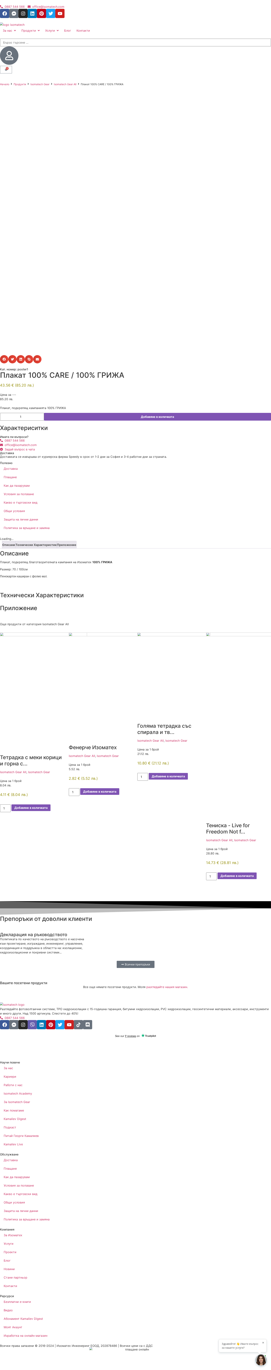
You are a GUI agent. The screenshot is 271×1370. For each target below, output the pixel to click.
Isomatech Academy (18, 1093)
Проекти (10, 1252)
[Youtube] (60, 13)
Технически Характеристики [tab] (36, 545)
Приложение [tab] (66, 545)
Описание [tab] (9, 545)
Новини (9, 1269)
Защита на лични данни (21, 519)
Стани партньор (15, 1277)
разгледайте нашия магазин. (167, 987)
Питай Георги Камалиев (21, 1136)
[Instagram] (23, 13)
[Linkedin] (32, 13)
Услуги (8, 1243)
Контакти (10, 1286)
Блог (7, 1260)
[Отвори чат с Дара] (261, 1360)
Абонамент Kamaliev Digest (23, 1319)
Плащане (10, 477)
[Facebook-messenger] (13, 13)
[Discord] (87, 1024)
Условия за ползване (19, 494)
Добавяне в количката (157, 417)
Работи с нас (13, 1085)
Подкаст (10, 1127)
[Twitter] (50, 13)
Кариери (10, 1076)
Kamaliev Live (13, 1144)
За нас (8, 1068)
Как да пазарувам (17, 485)
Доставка (11, 468)
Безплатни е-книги (17, 1302)
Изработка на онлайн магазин (25, 1335)
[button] (4, 359)
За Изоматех (13, 1235)
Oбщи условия (14, 511)
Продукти (20, 84)
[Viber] (32, 1024)
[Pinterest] (41, 13)
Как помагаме (14, 1110)
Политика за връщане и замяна (27, 528)
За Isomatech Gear (17, 1102)
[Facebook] (4, 13)
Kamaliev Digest (15, 1119)
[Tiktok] (78, 1024)
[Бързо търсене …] (135, 42)
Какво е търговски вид (20, 502)
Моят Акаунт (13, 1327)
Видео (8, 1310)
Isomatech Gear (39, 84)
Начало (4, 84)
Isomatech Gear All (65, 84)
